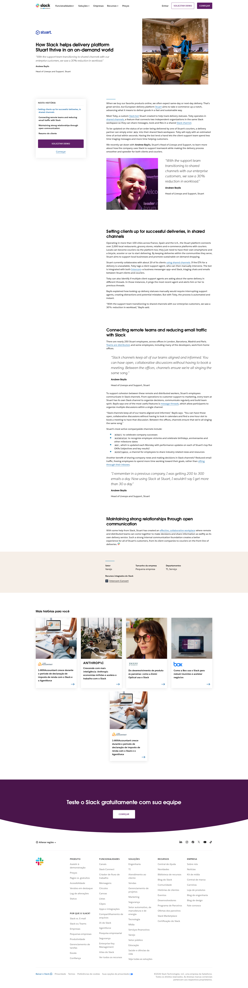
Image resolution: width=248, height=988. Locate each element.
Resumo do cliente (48, 133)
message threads (170, 403)
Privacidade (60, 974)
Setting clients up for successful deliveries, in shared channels (60, 110)
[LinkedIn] (181, 842)
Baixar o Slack (42, 974)
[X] (199, 842)
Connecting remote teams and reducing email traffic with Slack (58, 118)
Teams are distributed (118, 344)
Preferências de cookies (88, 974)
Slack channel (184, 122)
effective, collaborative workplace (177, 530)
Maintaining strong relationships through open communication (58, 127)
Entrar (165, 5)
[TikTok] (211, 842)
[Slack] (43, 5)
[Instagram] (187, 842)
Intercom (136, 269)
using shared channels (178, 262)
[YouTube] (205, 842)
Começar (204, 5)
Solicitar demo (183, 5)
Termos (71, 974)
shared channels (115, 119)
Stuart (158, 106)
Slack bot (134, 115)
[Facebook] (193, 842)
